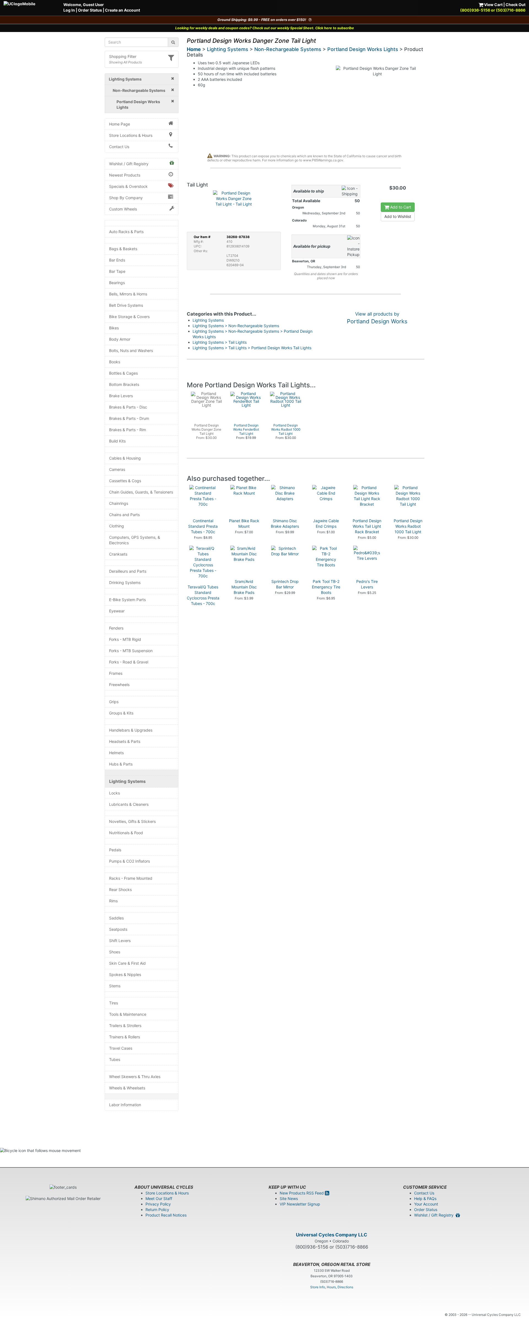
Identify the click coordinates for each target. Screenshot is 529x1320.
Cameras (117, 469)
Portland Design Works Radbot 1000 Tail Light (408, 526)
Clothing (116, 526)
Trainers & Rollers (124, 1036)
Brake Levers (121, 395)
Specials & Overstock (128, 186)
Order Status (90, 10)
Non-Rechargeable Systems (287, 49)
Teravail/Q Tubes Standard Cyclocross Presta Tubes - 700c (203, 595)
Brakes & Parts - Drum (129, 418)
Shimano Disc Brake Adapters (285, 523)
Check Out (515, 4)
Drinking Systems (125, 582)
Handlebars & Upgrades (130, 730)
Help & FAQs (425, 1198)
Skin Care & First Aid (127, 963)
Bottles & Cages (123, 373)
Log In (69, 10)
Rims (113, 900)
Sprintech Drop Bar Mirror (285, 584)
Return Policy (157, 1209)
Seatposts (118, 929)
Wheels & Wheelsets (127, 1088)
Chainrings (118, 503)
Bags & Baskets (123, 248)
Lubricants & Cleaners (129, 804)
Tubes (114, 1059)
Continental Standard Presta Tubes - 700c (203, 526)
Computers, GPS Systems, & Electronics (134, 540)
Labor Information (125, 1104)
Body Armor (119, 339)
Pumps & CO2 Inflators (129, 861)
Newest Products (124, 175)
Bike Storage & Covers (129, 316)
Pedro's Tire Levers (367, 584)
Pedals (115, 849)
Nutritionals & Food (126, 832)
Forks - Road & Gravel (128, 662)
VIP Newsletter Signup (300, 1204)
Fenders (116, 628)
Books (114, 361)
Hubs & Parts (121, 764)
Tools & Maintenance (127, 1014)
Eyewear (117, 611)
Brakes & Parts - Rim (127, 429)
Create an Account (122, 10)
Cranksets (118, 554)
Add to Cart (400, 207)
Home (194, 49)
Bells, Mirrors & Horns (128, 294)
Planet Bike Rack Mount (244, 523)
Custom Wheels (123, 209)
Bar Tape (117, 271)
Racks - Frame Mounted (130, 878)
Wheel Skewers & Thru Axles (134, 1076)
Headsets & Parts (124, 741)
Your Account (426, 1204)
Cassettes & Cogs (125, 480)
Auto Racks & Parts (126, 231)
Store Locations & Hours (130, 135)
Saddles (116, 918)
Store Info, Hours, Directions (331, 1287)
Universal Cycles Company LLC (331, 1235)
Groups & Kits (121, 713)
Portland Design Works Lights (362, 49)
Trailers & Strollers (125, 1025)
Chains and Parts (124, 514)
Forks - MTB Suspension (131, 650)
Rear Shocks (120, 889)
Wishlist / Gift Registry (129, 163)
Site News (289, 1198)
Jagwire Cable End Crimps (326, 523)
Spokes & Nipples (125, 974)
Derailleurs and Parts (127, 571)
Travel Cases (120, 1048)
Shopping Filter (122, 56)
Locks (114, 793)
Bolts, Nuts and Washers (131, 350)
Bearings (117, 282)
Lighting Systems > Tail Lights (220, 342)
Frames (115, 673)
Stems (114, 985)
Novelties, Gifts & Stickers (132, 821)
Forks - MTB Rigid (125, 639)
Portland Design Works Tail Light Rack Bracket (367, 526)
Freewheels (119, 684)
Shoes (114, 952)
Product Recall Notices (166, 1215)
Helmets (116, 752)
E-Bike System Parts (127, 599)
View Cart (493, 4)
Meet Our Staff (158, 1198)
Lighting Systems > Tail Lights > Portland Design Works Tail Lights (252, 347)
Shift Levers (120, 940)
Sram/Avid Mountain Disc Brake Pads (244, 587)
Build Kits (117, 441)
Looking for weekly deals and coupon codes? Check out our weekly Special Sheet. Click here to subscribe (264, 28)
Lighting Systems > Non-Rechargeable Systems (236, 325)
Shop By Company (126, 197)
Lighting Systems (127, 781)
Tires (113, 1003)
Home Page (119, 124)
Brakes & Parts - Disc (128, 407)
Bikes (114, 328)
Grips (113, 701)
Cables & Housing (125, 458)
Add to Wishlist (397, 216)
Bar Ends (117, 260)
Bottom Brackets (124, 384)
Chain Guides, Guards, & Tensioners (141, 492)
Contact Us (119, 146)
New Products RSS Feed (302, 1193)
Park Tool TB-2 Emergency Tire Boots (326, 587)
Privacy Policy (158, 1204)
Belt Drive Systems (126, 305)
